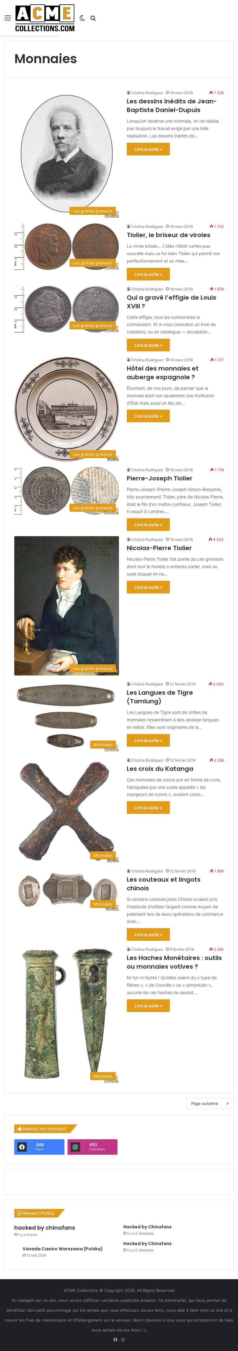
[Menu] (8, 20)
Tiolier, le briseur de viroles (168, 235)
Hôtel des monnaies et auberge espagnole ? (163, 372)
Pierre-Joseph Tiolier (159, 478)
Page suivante (204, 1103)
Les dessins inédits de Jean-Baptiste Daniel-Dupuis (172, 105)
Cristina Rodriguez (147, 92)
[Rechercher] (93, 20)
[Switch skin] (82, 20)
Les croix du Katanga (160, 768)
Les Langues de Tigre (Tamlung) (160, 697)
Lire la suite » (148, 149)
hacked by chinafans (44, 1228)
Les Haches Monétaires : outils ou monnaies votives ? (174, 962)
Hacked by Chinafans (147, 1227)
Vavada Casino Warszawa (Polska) (63, 1249)
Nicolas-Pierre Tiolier (159, 548)
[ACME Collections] (44, 17)
